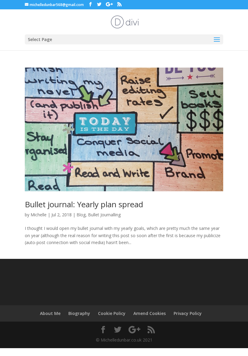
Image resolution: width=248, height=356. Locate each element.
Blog (81, 215)
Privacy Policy (188, 313)
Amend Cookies (149, 313)
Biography (79, 313)
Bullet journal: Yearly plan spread (84, 204)
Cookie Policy (112, 313)
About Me (50, 313)
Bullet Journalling (104, 215)
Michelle (39, 215)
